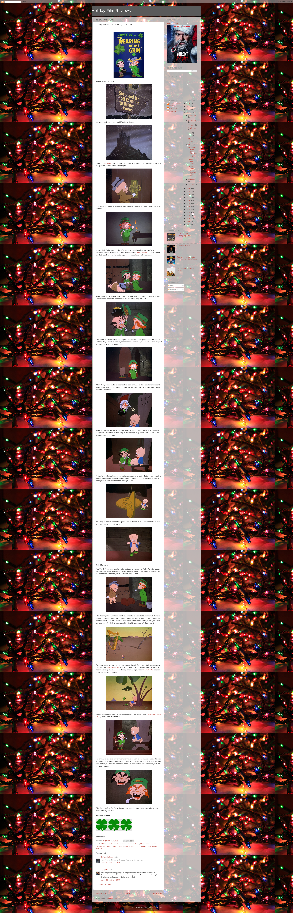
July (190, 133)
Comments (174, 289)
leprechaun (107, 846)
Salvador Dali (148, 670)
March (190, 145)
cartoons (136, 844)
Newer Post (101, 893)
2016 (189, 200)
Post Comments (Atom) (114, 898)
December (192, 115)
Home (129, 893)
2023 (189, 107)
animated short (112, 844)
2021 (189, 112)
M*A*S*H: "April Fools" (191, 161)
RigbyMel (104, 870)
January (191, 184)
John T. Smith (141, 253)
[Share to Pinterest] (133, 841)
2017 (189, 197)
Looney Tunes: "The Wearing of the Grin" (192, 171)
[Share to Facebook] (131, 841)
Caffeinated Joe (107, 857)
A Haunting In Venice (183, 245)
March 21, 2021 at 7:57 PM (111, 863)
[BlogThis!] (127, 841)
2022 (189, 110)
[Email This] (124, 841)
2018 (189, 194)
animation (122, 844)
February (191, 179)
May (190, 139)
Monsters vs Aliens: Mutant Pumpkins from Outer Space (186, 258)
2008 (189, 221)
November (192, 120)
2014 (189, 206)
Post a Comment (105, 884)
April (190, 142)
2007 (189, 224)
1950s (103, 844)
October (191, 125)
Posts (172, 285)
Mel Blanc (107, 163)
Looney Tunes (117, 846)
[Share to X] (129, 841)
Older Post (157, 893)
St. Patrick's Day (145, 846)
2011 (188, 215)
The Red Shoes (113, 667)
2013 (189, 209)
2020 (189, 188)
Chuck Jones (145, 844)
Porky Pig (134, 846)
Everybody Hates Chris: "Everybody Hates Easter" (192, 152)
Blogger (159, 907)
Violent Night (172, 24)
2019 (189, 191)
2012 (189, 212)
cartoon (129, 844)
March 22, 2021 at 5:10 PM (111, 880)
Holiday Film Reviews (111, 10)
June (190, 136)
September (192, 128)
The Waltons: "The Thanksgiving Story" (183, 235)
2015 (189, 203)
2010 (189, 218)
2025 (189, 103)
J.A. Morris (173, 108)
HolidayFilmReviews (174, 104)
